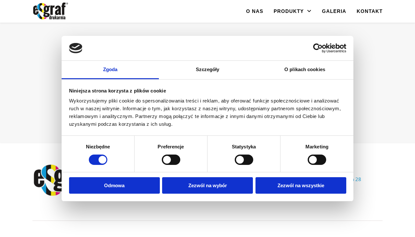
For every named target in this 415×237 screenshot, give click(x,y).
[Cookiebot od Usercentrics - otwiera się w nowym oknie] (318, 48)
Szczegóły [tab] (207, 69)
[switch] (171, 160)
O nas (254, 11)
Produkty (289, 11)
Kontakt (370, 11)
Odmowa (114, 185)
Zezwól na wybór (207, 185)
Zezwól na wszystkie (301, 185)
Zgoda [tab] (110, 69)
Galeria (334, 11)
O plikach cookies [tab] (304, 69)
